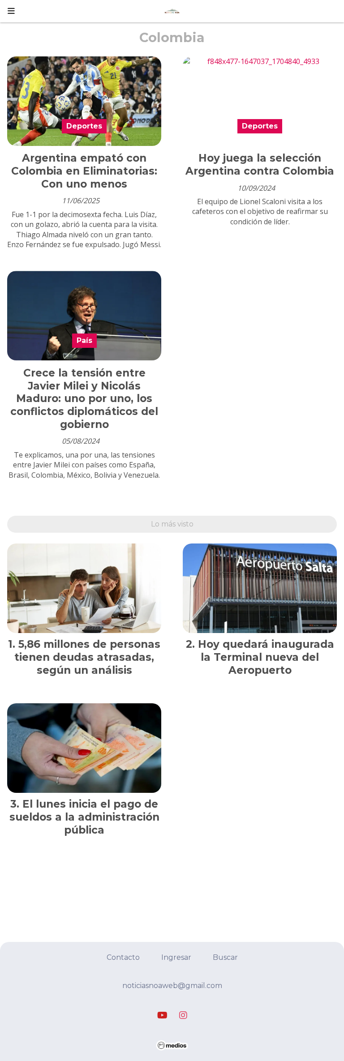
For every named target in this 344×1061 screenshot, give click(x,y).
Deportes (84, 126)
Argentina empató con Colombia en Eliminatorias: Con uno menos (84, 171)
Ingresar (176, 957)
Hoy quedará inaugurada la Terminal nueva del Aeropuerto (266, 657)
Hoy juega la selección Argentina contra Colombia (259, 164)
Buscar (225, 957)
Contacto (123, 957)
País (84, 340)
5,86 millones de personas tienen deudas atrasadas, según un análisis (87, 657)
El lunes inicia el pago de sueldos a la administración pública (84, 817)
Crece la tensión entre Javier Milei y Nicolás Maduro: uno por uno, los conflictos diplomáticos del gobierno (84, 399)
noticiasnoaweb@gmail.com (172, 985)
